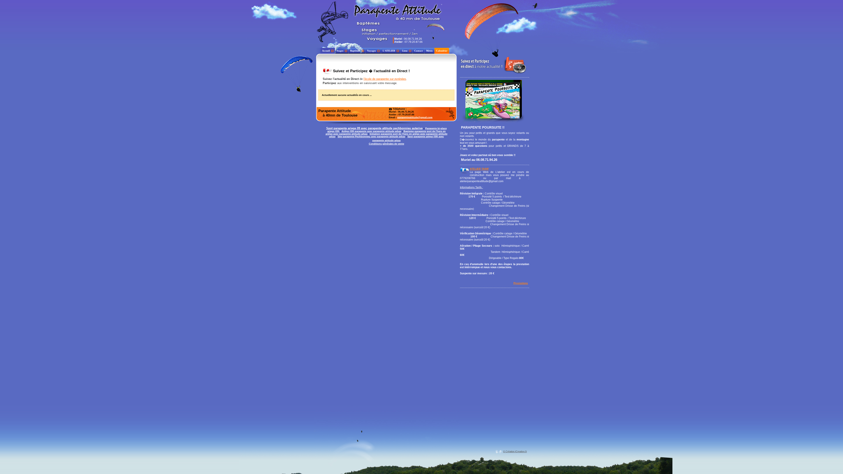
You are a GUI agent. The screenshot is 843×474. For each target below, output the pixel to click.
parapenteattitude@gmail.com (414, 117)
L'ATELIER (389, 50)
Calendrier (441, 50)
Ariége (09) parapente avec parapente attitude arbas (371, 131)
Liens (404, 50)
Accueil (326, 50)
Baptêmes (355, 50)
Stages (340, 50)
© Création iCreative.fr (515, 451)
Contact (418, 50)
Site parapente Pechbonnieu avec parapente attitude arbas (371, 136)
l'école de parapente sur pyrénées (385, 79)
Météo (429, 50)
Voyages (371, 50)
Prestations (520, 283)
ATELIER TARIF (479, 169)
